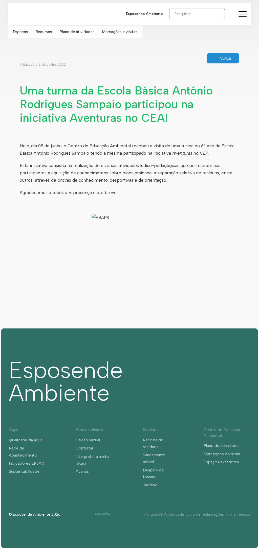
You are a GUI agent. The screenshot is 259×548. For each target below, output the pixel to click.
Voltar (226, 58)
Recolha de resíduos (153, 443)
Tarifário (150, 485)
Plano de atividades (77, 32)
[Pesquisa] (228, 14)
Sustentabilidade (24, 471)
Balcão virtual (88, 440)
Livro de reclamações (205, 514)
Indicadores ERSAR (26, 463)
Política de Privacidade (164, 514)
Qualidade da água (25, 440)
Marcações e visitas (119, 32)
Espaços (20, 32)
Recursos (44, 32)
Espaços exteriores (221, 462)
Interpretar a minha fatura (92, 460)
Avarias (82, 471)
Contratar (84, 448)
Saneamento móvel (154, 458)
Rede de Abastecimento (23, 451)
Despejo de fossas (153, 473)
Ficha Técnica (238, 514)
